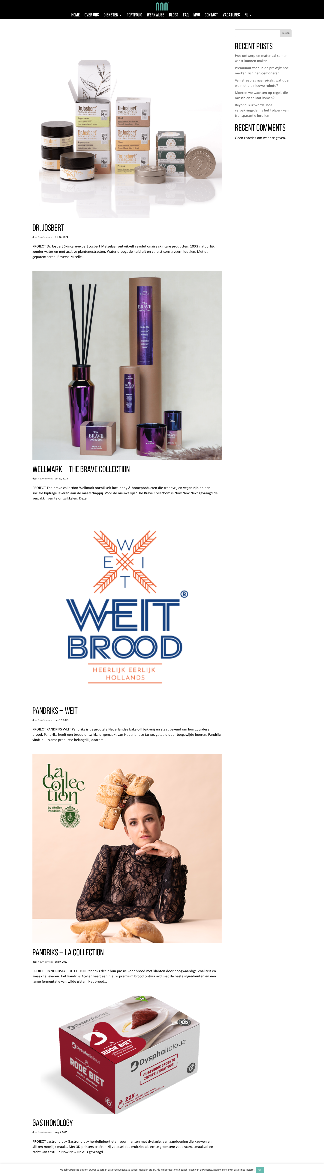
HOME (75, 15)
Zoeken (286, 33)
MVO (197, 15)
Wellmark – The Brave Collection (81, 470)
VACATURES (231, 15)
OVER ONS (92, 15)
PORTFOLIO (134, 15)
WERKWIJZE (155, 15)
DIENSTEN (111, 15)
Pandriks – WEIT (55, 711)
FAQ (186, 15)
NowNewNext (45, 237)
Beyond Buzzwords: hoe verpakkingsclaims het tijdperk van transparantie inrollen (262, 110)
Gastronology (52, 1123)
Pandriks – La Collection (68, 953)
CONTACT (211, 15)
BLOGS (173, 15)
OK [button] (259, 1170)
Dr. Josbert (48, 228)
